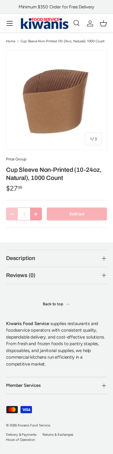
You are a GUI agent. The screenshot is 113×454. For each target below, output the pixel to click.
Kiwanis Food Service (34, 425)
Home (10, 41)
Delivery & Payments (21, 434)
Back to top (53, 303)
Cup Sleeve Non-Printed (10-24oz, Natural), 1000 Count (62, 41)
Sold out (76, 213)
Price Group (16, 159)
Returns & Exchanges (57, 434)
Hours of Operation (20, 440)
